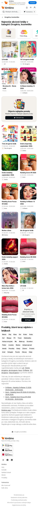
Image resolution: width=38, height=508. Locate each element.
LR (23, 368)
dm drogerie (13, 370)
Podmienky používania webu (19, 500)
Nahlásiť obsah (6, 472)
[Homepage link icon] (12, 432)
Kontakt (3, 470)
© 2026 (19, 495)
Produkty (4, 478)
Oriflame (26, 370)
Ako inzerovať (5, 485)
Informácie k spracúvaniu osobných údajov (19, 502)
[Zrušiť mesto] (34, 12)
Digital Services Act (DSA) (19, 505)
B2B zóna (4, 488)
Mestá (3, 475)
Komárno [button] (29, 12)
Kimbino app (6, 410)
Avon (20, 370)
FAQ (2, 467)
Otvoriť (32, 3)
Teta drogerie (14, 373)
